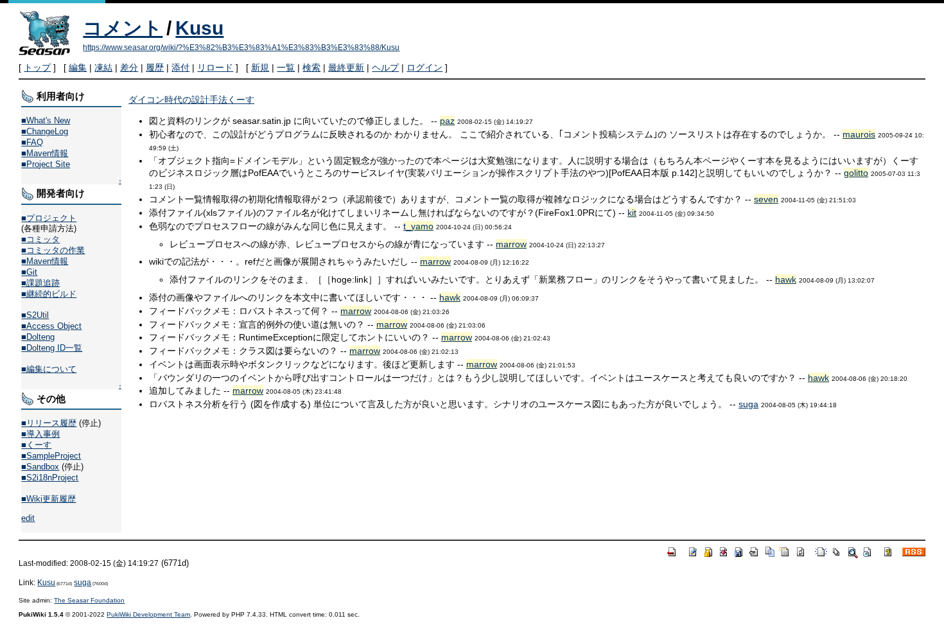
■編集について (48, 369)
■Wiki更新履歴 (48, 499)
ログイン (424, 67)
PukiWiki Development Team (148, 614)
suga (748, 404)
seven (766, 199)
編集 (78, 67)
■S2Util (35, 315)
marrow (511, 244)
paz (447, 121)
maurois (859, 134)
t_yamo (418, 226)
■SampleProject (51, 456)
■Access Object (51, 326)
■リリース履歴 (48, 423)
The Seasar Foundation (89, 600)
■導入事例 (40, 434)
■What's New (45, 120)
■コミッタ (40, 239)
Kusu (199, 28)
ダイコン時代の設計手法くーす (191, 99)
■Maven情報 (44, 153)
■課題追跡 (40, 283)
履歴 (155, 67)
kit (631, 212)
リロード (215, 67)
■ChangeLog (44, 131)
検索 (311, 67)
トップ (37, 67)
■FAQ (32, 142)
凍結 (103, 67)
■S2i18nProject (49, 477)
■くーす (36, 445)
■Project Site (45, 164)
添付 (180, 67)
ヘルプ (385, 67)
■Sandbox (40, 466)
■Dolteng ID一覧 (51, 348)
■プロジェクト (48, 218)
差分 (129, 67)
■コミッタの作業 (53, 250)
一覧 (286, 67)
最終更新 (346, 67)
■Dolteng (38, 337)
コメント (122, 28)
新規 (260, 67)
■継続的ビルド (48, 294)
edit (28, 518)
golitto (856, 173)
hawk (785, 279)
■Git (29, 272)
